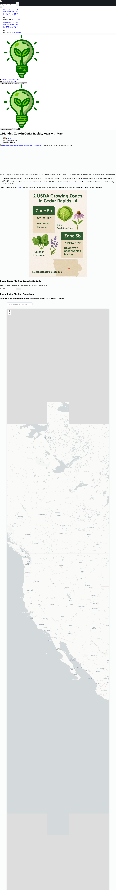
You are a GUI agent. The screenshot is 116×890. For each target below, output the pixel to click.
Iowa (19, 187)
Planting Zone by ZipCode (10, 79)
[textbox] (19, 304)
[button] (9, 311)
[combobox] (20, 304)
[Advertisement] (58, 158)
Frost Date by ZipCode (9, 81)
